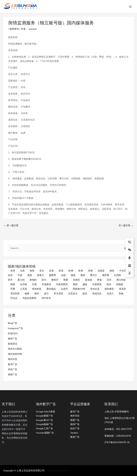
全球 (12, 270)
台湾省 (23, 284)
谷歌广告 (12, 369)
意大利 (21, 280)
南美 (32, 270)
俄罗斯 (105, 275)
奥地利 (33, 280)
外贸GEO (13, 333)
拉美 (51, 270)
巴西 (12, 289)
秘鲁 (27, 293)
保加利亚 (36, 289)
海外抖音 (12, 359)
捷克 (85, 293)
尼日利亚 (15, 293)
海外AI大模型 (15, 349)
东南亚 (101, 270)
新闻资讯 (12, 344)
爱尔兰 (93, 275)
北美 (22, 270)
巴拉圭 (13, 298)
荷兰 (44, 280)
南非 (109, 284)
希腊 (65, 280)
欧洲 (70, 270)
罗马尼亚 (58, 293)
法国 (63, 275)
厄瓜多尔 (73, 293)
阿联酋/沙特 (79, 289)
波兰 (46, 293)
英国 (82, 275)
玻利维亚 (109, 289)
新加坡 (88, 280)
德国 (73, 275)
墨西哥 (52, 275)
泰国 (75, 284)
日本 (109, 280)
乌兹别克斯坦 (29, 298)
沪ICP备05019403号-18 (116, 442)
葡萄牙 (54, 280)
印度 (34, 284)
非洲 (90, 270)
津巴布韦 (46, 298)
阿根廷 (119, 284)
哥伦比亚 (95, 289)
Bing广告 (12, 323)
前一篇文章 (11, 225)
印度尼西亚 (62, 284)
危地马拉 (97, 293)
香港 (99, 280)
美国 (29, 275)
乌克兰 (110, 293)
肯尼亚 (122, 289)
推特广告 (12, 338)
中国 (20, 275)
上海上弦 (5, 9)
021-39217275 (124, 429)
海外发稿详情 (15, 354)
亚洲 (80, 270)
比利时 (117, 275)
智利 (36, 293)
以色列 (64, 289)
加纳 (121, 293)
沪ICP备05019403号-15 (57, 470)
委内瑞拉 (51, 289)
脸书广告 (12, 364)
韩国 (12, 284)
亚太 (41, 270)
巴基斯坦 (46, 284)
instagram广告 (15, 328)
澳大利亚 (121, 280)
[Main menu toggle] (130, 6)
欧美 (61, 270)
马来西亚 (97, 284)
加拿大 (40, 275)
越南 (85, 284)
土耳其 (23, 289)
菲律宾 (76, 280)
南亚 (112, 270)
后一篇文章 (126, 225)
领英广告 (12, 374)
